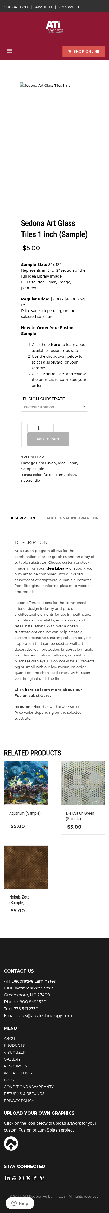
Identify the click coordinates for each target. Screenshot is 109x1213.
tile (37, 480)
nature (27, 480)
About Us (43, 7)
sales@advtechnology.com (44, 1015)
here (55, 344)
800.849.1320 (16, 7)
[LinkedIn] (7, 1178)
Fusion (50, 463)
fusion (49, 474)
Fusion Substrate (44, 398)
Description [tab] (22, 518)
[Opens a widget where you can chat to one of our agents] (19, 1203)
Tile (41, 469)
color (37, 474)
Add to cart (48, 439)
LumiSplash (66, 474)
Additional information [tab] (72, 518)
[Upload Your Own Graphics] (11, 1143)
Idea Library (57, 568)
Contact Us (69, 7)
